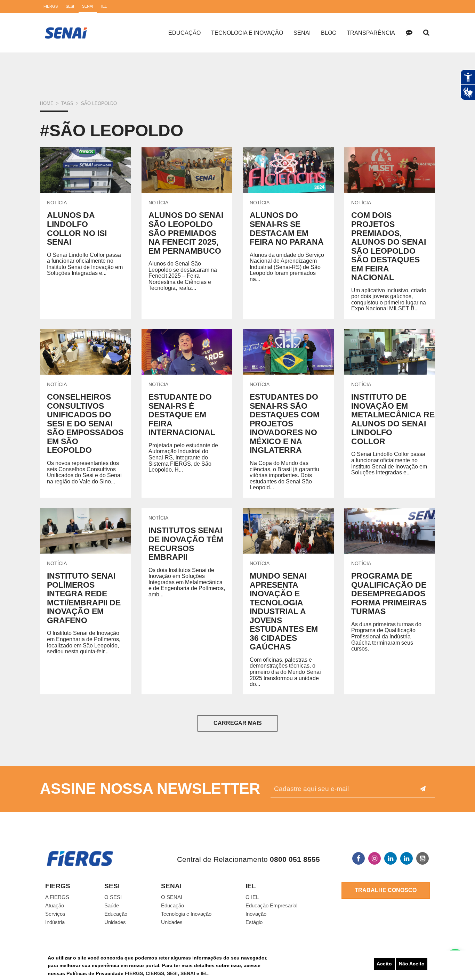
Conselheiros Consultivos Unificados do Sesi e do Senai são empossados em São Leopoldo (85, 423)
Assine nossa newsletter (150, 788)
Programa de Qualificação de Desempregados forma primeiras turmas (389, 593)
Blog (328, 33)
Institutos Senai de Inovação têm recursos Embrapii (185, 544)
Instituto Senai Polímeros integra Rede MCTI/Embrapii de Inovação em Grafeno (84, 598)
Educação (184, 33)
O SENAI (171, 897)
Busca (426, 32)
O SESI (113, 897)
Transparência (371, 33)
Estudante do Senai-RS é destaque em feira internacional (181, 414)
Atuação (54, 905)
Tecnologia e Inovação (247, 33)
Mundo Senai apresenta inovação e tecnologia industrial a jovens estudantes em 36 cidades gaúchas (284, 611)
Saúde (111, 905)
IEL (204, 973)
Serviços (55, 914)
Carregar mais (238, 723)
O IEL (252, 897)
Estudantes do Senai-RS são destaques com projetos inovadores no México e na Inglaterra (285, 423)
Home (47, 103)
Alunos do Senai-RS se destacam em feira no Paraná (287, 228)
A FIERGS (57, 897)
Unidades (115, 922)
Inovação (255, 914)
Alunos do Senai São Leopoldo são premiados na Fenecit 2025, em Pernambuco (185, 233)
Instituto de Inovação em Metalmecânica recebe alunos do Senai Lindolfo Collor (404, 419)
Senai (302, 33)
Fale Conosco (409, 32)
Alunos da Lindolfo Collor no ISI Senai (77, 228)
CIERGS (155, 973)
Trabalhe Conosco (386, 890)
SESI (172, 973)
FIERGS (134, 973)
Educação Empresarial (271, 905)
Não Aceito (412, 963)
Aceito (384, 963)
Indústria (55, 922)
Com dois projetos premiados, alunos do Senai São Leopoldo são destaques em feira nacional (388, 246)
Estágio (254, 922)
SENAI (188, 973)
